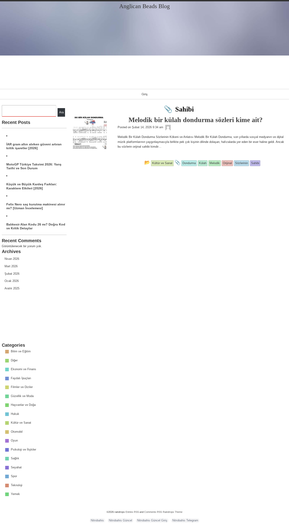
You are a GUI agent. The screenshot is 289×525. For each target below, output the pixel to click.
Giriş (145, 94)
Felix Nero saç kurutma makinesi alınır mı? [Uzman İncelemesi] (35, 206)
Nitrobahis (97, 520)
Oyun (14, 440)
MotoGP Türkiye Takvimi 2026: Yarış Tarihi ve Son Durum (33, 166)
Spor (14, 476)
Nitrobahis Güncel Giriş (152, 520)
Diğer (14, 360)
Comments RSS (153, 512)
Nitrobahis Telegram (185, 520)
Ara (61, 112)
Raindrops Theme (172, 512)
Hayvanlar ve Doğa (23, 405)
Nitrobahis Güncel (120, 520)
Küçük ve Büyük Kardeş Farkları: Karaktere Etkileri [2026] (31, 186)
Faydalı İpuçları (21, 378)
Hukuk (15, 414)
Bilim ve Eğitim (21, 351)
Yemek (15, 494)
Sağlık (15, 458)
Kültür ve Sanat (21, 423)
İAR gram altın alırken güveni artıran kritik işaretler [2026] (34, 146)
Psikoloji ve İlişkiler (23, 449)
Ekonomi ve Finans (23, 369)
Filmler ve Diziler (22, 387)
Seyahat (16, 467)
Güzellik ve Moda (22, 396)
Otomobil (17, 431)
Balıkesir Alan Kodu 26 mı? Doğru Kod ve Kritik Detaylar (35, 226)
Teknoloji (16, 485)
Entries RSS (132, 512)
